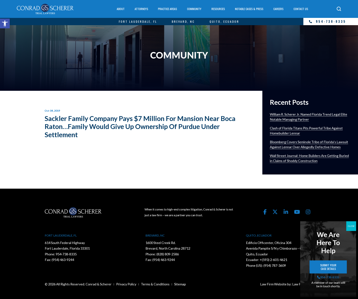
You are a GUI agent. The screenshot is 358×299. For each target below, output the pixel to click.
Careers (278, 9)
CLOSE (351, 226)
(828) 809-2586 (167, 254)
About (121, 9)
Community (194, 9)
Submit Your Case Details (328, 267)
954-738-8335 (331, 21)
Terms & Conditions (155, 284)
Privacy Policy (126, 284)
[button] (5, 23)
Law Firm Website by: (276, 284)
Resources (218, 9)
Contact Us (300, 9)
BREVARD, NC (183, 21)
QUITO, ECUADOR (224, 21)
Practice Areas (167, 9)
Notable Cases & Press (249, 9)
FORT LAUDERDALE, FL (138, 21)
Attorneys (141, 9)
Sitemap (180, 284)
